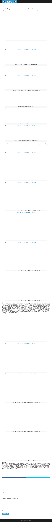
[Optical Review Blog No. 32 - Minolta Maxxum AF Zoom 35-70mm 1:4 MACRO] (26, 25)
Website (2, 510)
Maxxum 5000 (46, 9)
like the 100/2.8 (37, 147)
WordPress (30, 520)
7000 (7, 10)
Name (2, 507)
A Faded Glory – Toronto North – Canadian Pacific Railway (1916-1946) (14, 485)
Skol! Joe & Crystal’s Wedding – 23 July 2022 (11, 484)
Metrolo (25, 520)
